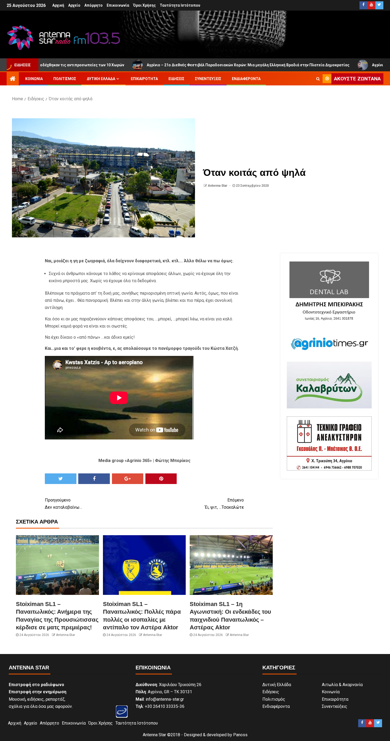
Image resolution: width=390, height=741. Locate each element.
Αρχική (58, 5)
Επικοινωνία (118, 5)
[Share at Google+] (128, 478)
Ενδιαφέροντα (246, 79)
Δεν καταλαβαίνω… (63, 504)
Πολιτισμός (64, 79)
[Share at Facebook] (94, 478)
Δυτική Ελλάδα (101, 79)
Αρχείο (74, 5)
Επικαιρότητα (144, 79)
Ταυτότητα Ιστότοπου (180, 5)
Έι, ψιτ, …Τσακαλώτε (224, 504)
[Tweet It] (60, 478)
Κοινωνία (34, 79)
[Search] (318, 79)
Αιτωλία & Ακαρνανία (342, 684)
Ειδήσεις (176, 79)
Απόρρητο (93, 5)
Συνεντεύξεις (208, 79)
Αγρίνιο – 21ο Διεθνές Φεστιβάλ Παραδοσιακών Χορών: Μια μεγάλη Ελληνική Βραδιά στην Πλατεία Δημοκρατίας (209, 65)
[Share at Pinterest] (161, 478)
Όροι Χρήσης (144, 5)
